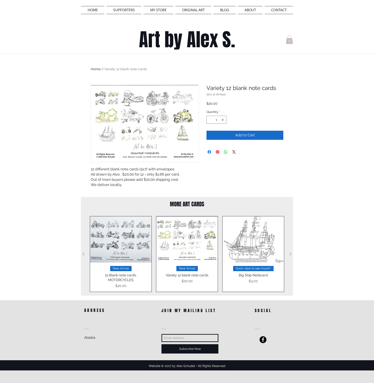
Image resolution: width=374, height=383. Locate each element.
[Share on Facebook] (209, 152)
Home (96, 69)
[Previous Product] (83, 254)
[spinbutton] (216, 120)
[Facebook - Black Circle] (263, 339)
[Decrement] (210, 120)
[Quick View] (121, 239)
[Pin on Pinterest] (217, 152)
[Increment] (223, 120)
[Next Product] (290, 254)
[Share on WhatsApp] (225, 152)
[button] (289, 39)
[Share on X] (234, 152)
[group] (187, 254)
